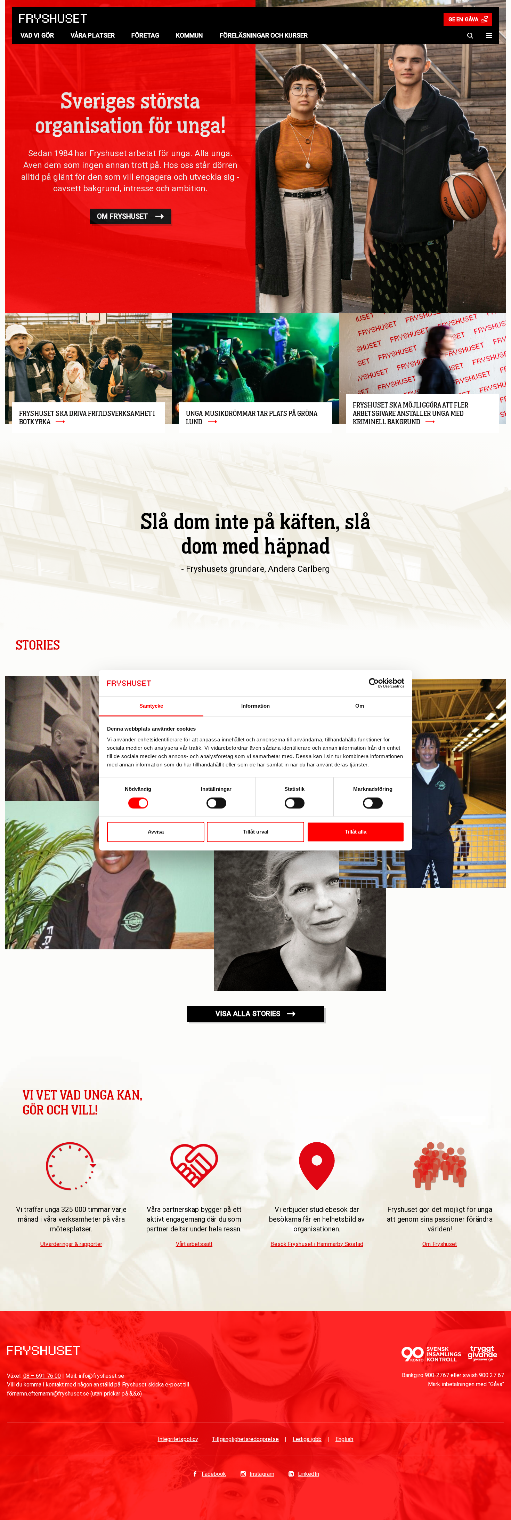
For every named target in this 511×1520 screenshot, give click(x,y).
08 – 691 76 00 (42, 1376)
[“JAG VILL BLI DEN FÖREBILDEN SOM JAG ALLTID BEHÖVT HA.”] (422, 783)
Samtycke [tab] (151, 706)
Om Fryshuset (122, 216)
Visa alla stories (248, 1014)
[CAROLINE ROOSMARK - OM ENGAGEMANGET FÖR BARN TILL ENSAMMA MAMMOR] (300, 904)
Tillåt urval (255, 832)
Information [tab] (255, 706)
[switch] (216, 803)
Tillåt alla (355, 832)
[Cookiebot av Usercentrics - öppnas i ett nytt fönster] (373, 683)
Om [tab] (359, 706)
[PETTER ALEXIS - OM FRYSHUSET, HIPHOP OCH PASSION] (67, 738)
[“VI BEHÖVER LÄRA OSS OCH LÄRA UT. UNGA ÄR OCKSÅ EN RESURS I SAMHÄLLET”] (109, 875)
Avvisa (156, 832)
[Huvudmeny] (489, 35)
